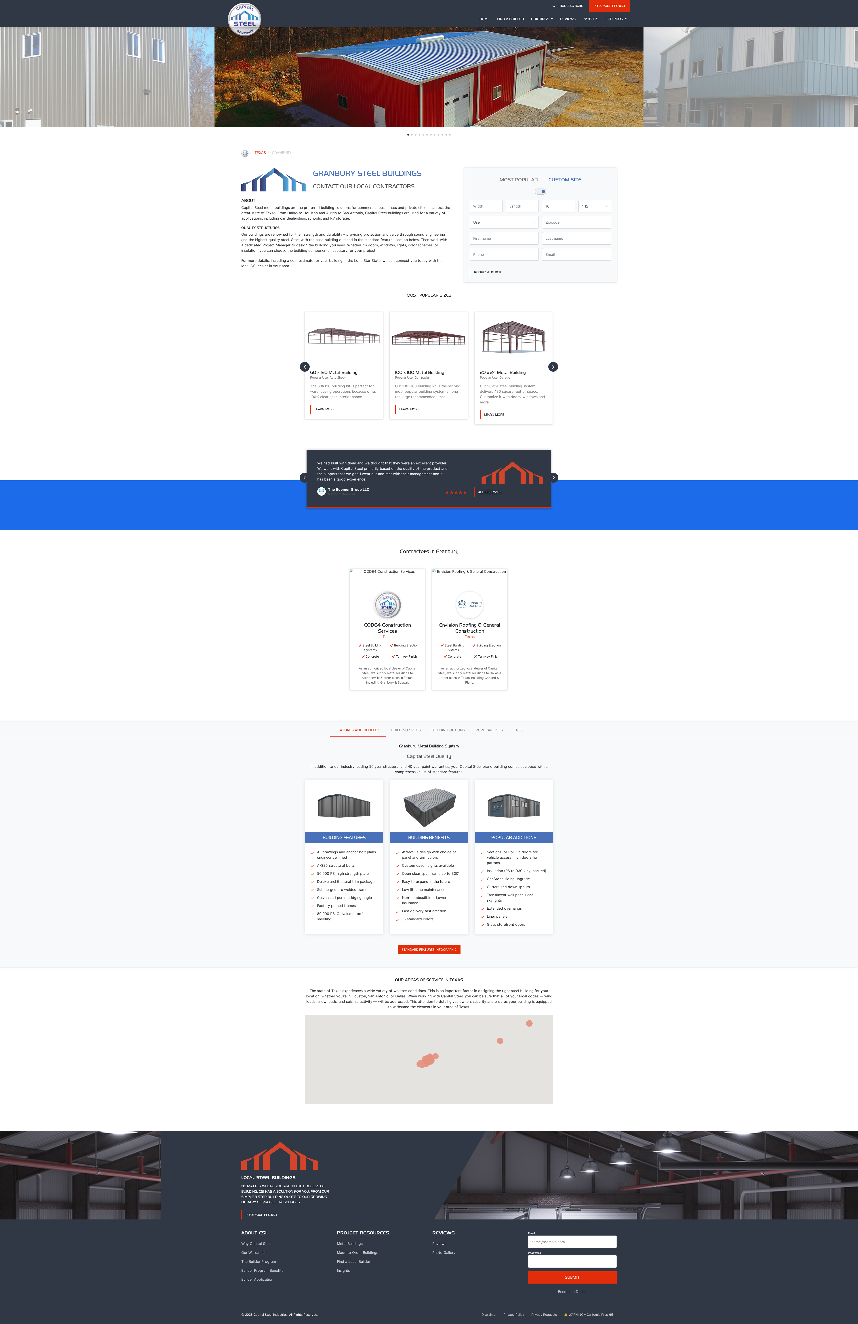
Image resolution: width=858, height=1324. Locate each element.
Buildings (540, 19)
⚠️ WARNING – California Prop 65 (588, 1314)
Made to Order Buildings (357, 1252)
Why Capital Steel (256, 1243)
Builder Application (257, 1279)
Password (534, 1253)
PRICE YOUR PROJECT (609, 6)
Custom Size (565, 179)
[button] (408, 135)
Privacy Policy (514, 1314)
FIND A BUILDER (510, 19)
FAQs (518, 730)
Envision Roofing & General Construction (469, 628)
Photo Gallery (443, 1252)
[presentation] (305, 367)
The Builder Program (258, 1261)
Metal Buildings (350, 1243)
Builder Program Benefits (262, 1270)
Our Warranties (253, 1252)
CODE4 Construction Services (387, 628)
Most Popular (519, 179)
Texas (260, 152)
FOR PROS (615, 19)
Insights (590, 19)
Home (484, 19)
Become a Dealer (572, 1291)
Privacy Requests (544, 1314)
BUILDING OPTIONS (448, 730)
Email (531, 1233)
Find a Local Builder (353, 1261)
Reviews (568, 19)
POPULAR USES (489, 730)
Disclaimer (489, 1314)
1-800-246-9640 (570, 6)
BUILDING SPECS (406, 730)
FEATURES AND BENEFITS (358, 730)
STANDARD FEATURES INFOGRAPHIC (429, 949)
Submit (572, 1277)
